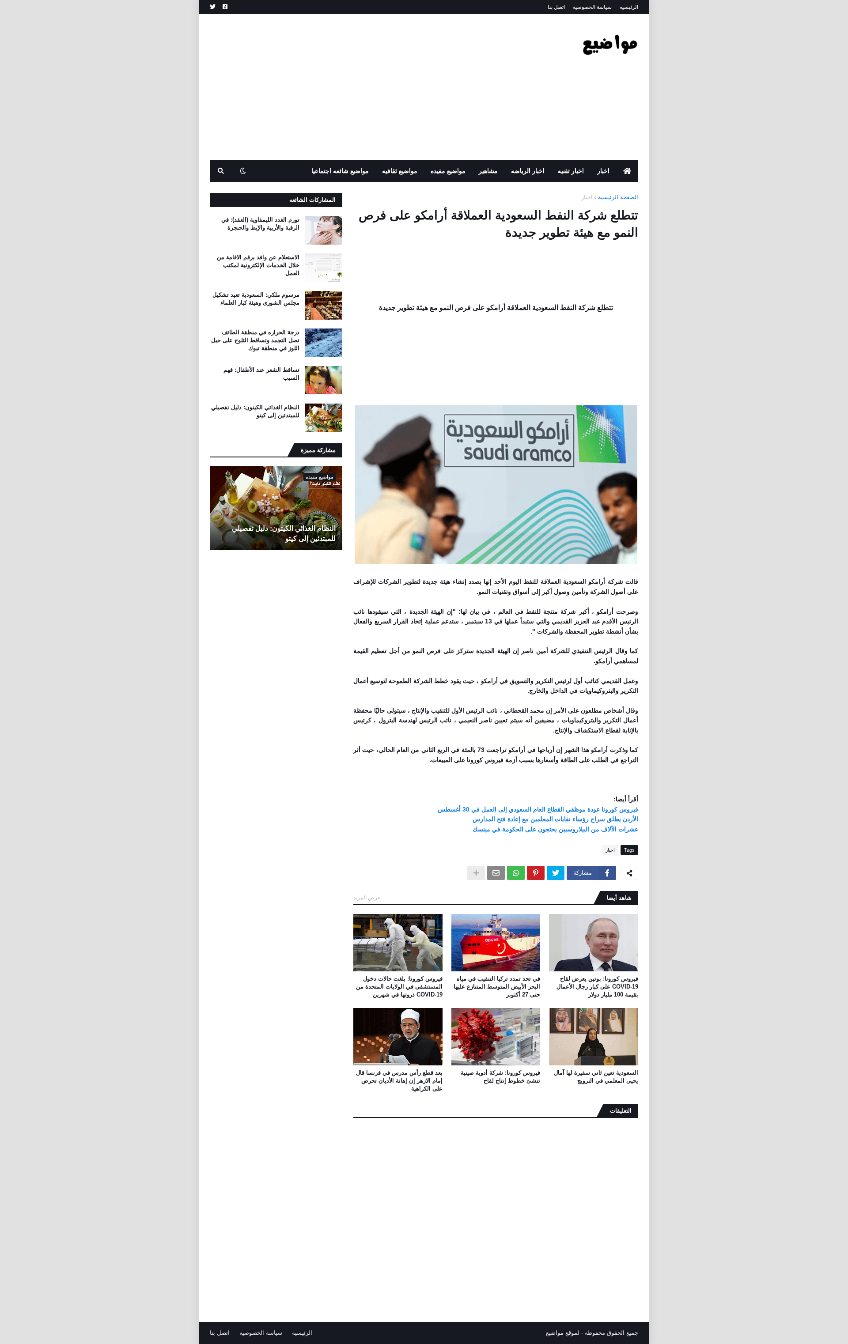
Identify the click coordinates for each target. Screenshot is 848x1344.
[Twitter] (555, 873)
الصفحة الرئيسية (618, 197)
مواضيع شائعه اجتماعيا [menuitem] (340, 170)
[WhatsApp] (516, 873)
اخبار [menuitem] (603, 170)
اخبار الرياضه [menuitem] (528, 170)
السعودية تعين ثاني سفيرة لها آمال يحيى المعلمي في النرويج (596, 1076)
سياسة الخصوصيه (592, 7)
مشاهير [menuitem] (488, 170)
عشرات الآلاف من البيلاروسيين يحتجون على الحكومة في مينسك (555, 829)
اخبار (587, 197)
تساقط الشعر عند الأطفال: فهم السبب (261, 373)
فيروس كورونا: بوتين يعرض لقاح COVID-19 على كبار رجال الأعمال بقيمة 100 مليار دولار (597, 986)
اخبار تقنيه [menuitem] (571, 170)
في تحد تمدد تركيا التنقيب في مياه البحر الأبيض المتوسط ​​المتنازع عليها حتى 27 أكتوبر (497, 986)
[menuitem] (627, 171)
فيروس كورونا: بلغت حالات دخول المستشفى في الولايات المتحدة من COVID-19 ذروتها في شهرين (399, 986)
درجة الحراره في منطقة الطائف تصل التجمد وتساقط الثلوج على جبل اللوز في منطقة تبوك (255, 340)
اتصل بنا (556, 7)
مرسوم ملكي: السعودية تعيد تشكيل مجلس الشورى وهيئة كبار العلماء (255, 298)
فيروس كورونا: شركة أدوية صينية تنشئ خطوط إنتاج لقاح (500, 1076)
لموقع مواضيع (562, 1332)
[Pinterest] (536, 873)
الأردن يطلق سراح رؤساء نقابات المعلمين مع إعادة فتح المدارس (555, 819)
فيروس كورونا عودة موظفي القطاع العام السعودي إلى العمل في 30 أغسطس (538, 809)
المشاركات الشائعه (312, 199)
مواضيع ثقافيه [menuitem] (399, 170)
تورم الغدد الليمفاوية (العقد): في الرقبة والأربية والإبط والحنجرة (260, 223)
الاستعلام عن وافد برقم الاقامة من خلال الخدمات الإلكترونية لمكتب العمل (258, 265)
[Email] (496, 873)
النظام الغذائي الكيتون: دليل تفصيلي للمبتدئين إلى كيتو (255, 411)
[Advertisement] (370, 87)
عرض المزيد (367, 898)
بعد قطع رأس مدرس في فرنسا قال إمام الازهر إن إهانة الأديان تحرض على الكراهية (399, 1080)
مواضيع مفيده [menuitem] (448, 170)
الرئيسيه (629, 7)
